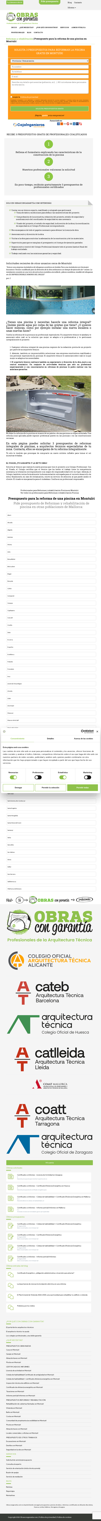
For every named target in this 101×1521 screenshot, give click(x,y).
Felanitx (10, 662)
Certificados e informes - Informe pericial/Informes (36, 1257)
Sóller (9, 867)
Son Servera (11, 874)
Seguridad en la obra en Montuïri (18, 1450)
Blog (70, 2)
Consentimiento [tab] (17, 739)
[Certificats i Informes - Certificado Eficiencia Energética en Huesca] (11, 1188)
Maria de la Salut (13, 728)
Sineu (9, 859)
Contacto (78, 2)
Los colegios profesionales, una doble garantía (23, 1336)
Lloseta (10, 691)
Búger (10, 574)
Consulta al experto (13, 1464)
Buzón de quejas (12, 1472)
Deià (9, 632)
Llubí (9, 698)
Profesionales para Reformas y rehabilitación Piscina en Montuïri (50, 490)
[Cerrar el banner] (97, 731)
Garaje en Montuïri (13, 1354)
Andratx (10, 537)
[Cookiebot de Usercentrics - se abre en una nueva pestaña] (83, 731)
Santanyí (10, 830)
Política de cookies (64, 1517)
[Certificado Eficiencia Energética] (11, 1237)
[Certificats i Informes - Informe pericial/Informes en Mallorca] (11, 1210)
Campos (10, 603)
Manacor (10, 713)
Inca (9, 676)
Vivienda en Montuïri (14, 1408)
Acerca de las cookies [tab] (83, 739)
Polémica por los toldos (26, 1306)
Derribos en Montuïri (14, 1445)
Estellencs (11, 654)
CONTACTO (38, 32)
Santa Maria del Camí (14, 823)
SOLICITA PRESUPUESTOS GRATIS (50, 108)
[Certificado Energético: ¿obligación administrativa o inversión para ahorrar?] (11, 1275)
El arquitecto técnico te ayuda (17, 1331)
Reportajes (10, 1491)
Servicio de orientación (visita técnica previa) (23, 1468)
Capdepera (11, 610)
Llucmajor (11, 706)
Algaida (10, 530)
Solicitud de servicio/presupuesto (19, 1460)
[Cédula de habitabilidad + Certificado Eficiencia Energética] (11, 1226)
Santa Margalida (13, 816)
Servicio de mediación (14, 1477)
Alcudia (10, 522)
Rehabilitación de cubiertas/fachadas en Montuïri (25, 1404)
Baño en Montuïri (12, 1412)
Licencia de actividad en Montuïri (18, 1370)
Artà (9, 552)
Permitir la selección (50, 788)
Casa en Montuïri (12, 1350)
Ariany (10, 544)
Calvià (9, 588)
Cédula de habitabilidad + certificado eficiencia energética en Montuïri (33, 1379)
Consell (10, 618)
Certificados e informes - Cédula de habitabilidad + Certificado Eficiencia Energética (49, 1224)
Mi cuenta (50, 1163)
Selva (9, 837)
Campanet (11, 596)
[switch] (38, 777)
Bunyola (10, 581)
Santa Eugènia (12, 808)
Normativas (10, 1495)
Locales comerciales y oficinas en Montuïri (22, 1433)
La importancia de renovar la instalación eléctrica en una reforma (41, 1284)
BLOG (29, 32)
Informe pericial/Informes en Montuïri (20, 1395)
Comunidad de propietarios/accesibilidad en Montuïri (26, 1420)
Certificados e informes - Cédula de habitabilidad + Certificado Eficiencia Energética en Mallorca (53, 1197)
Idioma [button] (71, 7)
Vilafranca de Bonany (14, 889)
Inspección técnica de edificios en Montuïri (22, 1383)
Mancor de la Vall (13, 720)
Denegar (18, 788)
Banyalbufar (11, 559)
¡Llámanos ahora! (15, 2)
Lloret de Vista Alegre (15, 684)
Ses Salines (11, 852)
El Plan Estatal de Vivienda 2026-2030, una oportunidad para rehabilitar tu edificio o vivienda (52, 1295)
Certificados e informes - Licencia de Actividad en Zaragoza (39, 1175)
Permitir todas (82, 788)
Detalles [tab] (50, 739)
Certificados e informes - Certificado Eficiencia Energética (39, 1235)
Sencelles (11, 845)
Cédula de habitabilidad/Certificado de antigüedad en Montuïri (30, 1375)
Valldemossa (12, 881)
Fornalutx (11, 669)
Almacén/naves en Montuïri (16, 1358)
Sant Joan (11, 794)
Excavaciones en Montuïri (16, 1441)
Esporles (10, 647)
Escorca (10, 640)
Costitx (10, 625)
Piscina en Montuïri (13, 1362)
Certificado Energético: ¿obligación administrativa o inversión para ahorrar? (45, 1273)
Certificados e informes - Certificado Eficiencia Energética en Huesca (43, 1186)
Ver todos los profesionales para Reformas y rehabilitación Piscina (49, 493)
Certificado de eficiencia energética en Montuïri (24, 1387)
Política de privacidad (29, 97)
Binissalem (11, 566)
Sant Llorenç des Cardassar (16, 801)
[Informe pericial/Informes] (11, 1259)
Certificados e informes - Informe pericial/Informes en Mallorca (41, 1208)
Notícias (9, 1487)
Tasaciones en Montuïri (15, 1391)
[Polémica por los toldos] (11, 1308)
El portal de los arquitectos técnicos (20, 1327)
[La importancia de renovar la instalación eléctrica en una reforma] (11, 1286)
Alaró (9, 515)
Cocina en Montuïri (13, 1416)
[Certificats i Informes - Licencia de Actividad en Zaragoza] (11, 1177)
